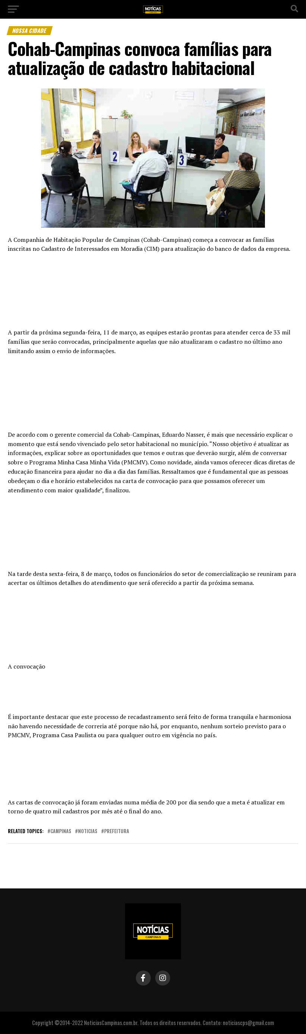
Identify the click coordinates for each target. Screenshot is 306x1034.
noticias (87, 831)
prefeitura (116, 831)
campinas (60, 831)
